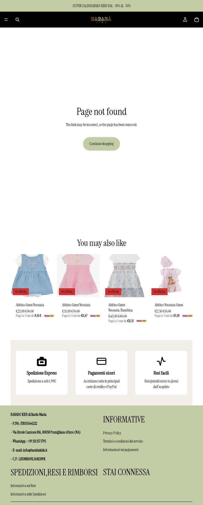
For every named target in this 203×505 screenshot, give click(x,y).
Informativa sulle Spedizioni (28, 494)
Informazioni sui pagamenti (121, 449)
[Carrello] (196, 19)
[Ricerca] (17, 19)
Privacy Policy (112, 432)
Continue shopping (101, 143)
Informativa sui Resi (23, 485)
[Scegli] (45, 289)
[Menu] (6, 19)
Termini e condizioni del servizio (123, 441)
